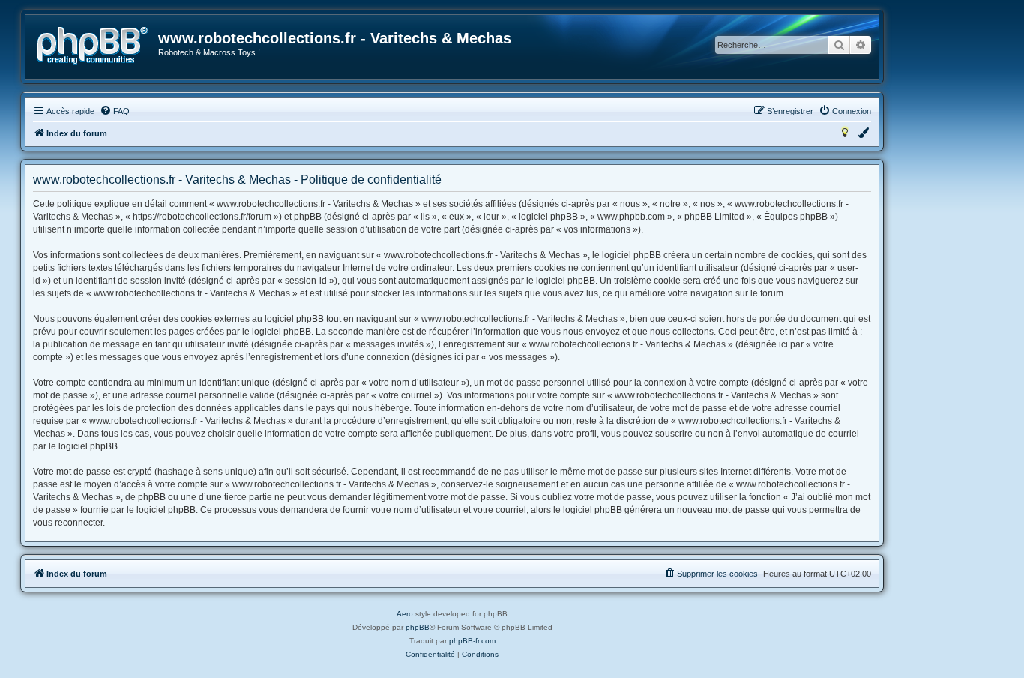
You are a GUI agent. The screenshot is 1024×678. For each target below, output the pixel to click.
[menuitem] (115, 111)
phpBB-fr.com (472, 641)
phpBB (418, 627)
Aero (405, 614)
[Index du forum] (92, 45)
